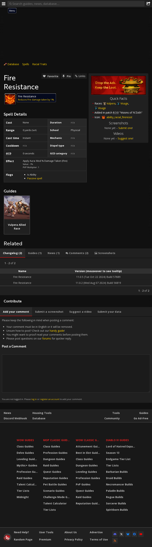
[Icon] (10, 99)
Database (13, 64)
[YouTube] (141, 534)
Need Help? (21, 532)
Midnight (23, 497)
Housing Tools (42, 413)
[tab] (12, 253)
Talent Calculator (28, 484)
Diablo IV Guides (117, 440)
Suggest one (125, 138)
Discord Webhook (15, 418)
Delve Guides (25, 452)
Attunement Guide (88, 446)
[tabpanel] (76, 276)
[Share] (148, 3)
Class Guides (25, 446)
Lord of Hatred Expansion (121, 446)
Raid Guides (24, 478)
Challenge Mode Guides (57, 497)
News (7, 413)
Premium (45, 539)
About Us (71, 532)
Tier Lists (23, 490)
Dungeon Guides (54, 459)
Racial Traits (39, 64)
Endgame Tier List (118, 459)
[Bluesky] (128, 534)
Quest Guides (52, 471)
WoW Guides (25, 440)
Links (82, 76)
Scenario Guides (54, 490)
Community (112, 418)
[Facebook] (134, 534)
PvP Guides (83, 484)
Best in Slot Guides (88, 452)
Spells (25, 64)
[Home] (7, 540)
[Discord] (115, 534)
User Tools (46, 532)
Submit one (125, 128)
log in (34, 399)
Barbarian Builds (117, 471)
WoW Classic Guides (88, 440)
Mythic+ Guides (27, 465)
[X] (121, 534)
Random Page (23, 539)
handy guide (57, 330)
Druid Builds (114, 478)
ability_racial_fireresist (119, 117)
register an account (49, 399)
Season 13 (112, 452)
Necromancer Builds (119, 484)
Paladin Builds (115, 490)
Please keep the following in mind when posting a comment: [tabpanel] (45, 359)
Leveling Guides (27, 459)
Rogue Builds (114, 497)
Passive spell (34, 178)
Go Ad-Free (141, 418)
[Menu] (3, 3)
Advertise (96, 532)
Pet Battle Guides (55, 484)
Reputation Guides (55, 478)
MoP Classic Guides (56, 440)
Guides (143, 413)
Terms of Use (99, 539)
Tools (116, 413)
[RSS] (115, 540)
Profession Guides (28, 471)
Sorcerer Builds (116, 503)
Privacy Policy (74, 539)
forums (46, 338)
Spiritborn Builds (117, 509)
